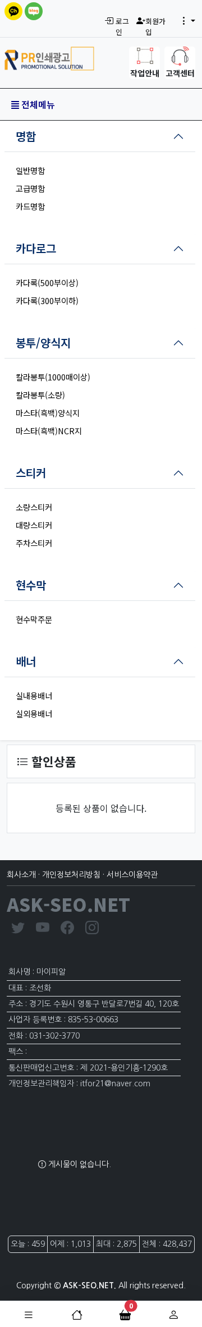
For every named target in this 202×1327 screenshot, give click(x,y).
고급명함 (30, 188)
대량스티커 (34, 525)
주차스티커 (34, 543)
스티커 (31, 473)
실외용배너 (34, 713)
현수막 (31, 585)
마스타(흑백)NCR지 (49, 431)
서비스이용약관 (132, 875)
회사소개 (21, 875)
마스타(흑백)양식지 (48, 413)
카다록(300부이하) (47, 300)
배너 (26, 661)
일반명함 (30, 170)
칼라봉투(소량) (40, 395)
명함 (26, 136)
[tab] (99, 136)
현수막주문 (34, 619)
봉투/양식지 (43, 342)
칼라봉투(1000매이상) (53, 377)
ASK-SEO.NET (68, 904)
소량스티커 (34, 507)
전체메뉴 (37, 104)
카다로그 (36, 248)
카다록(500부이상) (47, 282)
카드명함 (30, 206)
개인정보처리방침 (71, 875)
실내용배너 (34, 695)
